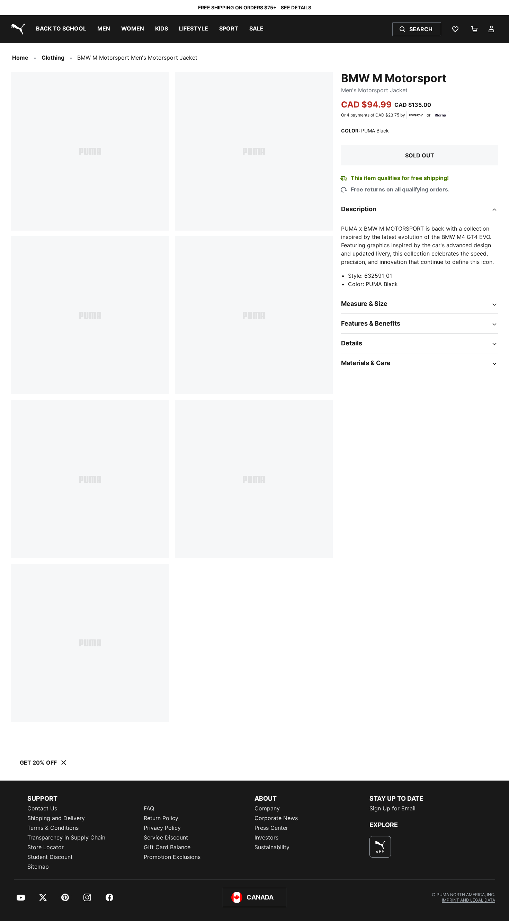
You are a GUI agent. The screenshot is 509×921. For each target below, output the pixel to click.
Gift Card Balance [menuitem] (167, 847)
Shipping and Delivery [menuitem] (56, 818)
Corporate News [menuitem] (276, 818)
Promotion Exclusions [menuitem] (172, 856)
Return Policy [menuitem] (161, 818)
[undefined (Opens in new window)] (380, 847)
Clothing (53, 57)
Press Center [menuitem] (271, 827)
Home (20, 57)
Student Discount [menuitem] (50, 856)
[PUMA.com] (16, 29)
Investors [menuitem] (266, 837)
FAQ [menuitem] (149, 808)
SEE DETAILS (296, 7)
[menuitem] (61, 29)
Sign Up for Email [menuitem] (392, 808)
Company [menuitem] (267, 808)
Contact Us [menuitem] (42, 808)
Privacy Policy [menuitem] (162, 827)
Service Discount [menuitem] (166, 837)
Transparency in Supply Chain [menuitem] (66, 837)
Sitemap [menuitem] (38, 866)
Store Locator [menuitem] (45, 847)
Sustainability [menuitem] (271, 847)
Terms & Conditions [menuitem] (53, 827)
